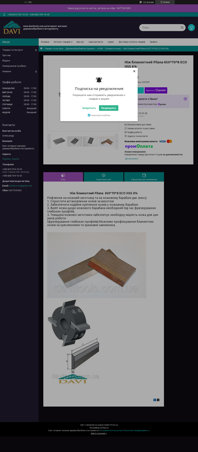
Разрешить (108, 108)
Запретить (89, 108)
